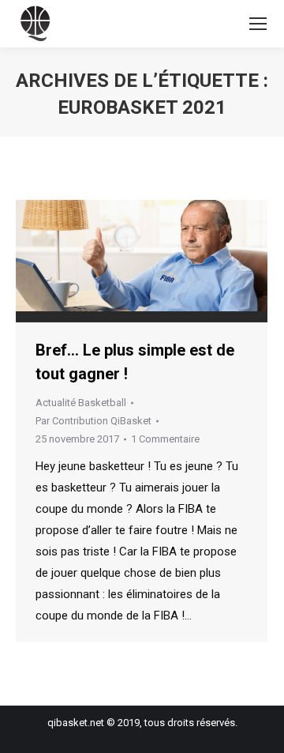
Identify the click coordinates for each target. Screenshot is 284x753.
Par (93, 421)
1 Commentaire (165, 439)
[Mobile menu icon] (258, 23)
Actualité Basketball (81, 403)
